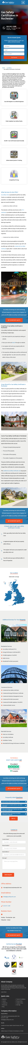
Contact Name (5, 839)
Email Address (5, 851)
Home (3, 67)
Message (4, 858)
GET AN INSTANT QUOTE (14, 320)
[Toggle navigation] (23, 2)
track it (13, 342)
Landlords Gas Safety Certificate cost (11, 470)
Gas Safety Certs (5, 194)
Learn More (3, 992)
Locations (9, 67)
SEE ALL (13, 818)
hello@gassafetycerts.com (9, 896)
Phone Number (6, 845)
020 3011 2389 (11, 26)
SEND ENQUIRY (8, 874)
